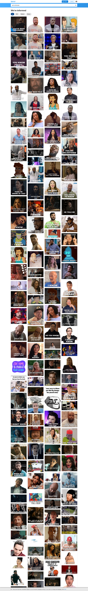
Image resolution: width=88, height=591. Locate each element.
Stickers (22, 14)
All (12, 14)
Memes (28, 14)
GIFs (17, 14)
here (65, 589)
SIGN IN (71, 1)
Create (65, 1)
